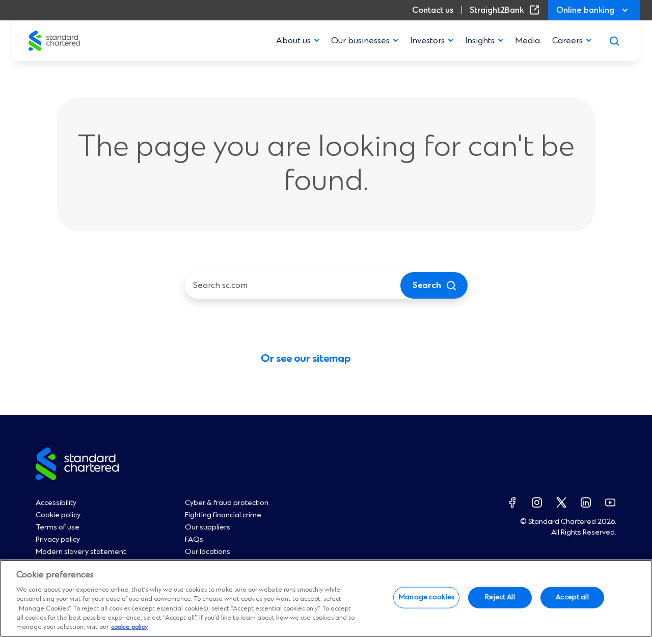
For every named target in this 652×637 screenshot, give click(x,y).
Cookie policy (58, 515)
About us (293, 41)
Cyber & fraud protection (226, 503)
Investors (427, 41)
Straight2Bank (506, 10)
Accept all (572, 597)
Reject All (499, 597)
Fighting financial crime (223, 515)
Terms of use (57, 527)
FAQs (194, 539)
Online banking (585, 10)
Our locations (207, 551)
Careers (567, 41)
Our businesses (360, 41)
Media (527, 41)
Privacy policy (58, 539)
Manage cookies (426, 597)
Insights (480, 41)
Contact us (432, 10)
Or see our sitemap (305, 359)
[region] (326, 598)
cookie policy (129, 627)
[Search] (614, 41)
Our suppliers (207, 527)
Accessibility (56, 503)
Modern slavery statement (81, 551)
